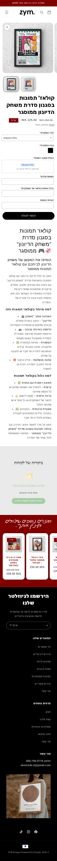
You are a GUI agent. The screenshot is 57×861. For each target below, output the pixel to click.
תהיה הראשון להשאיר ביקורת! (28, 500)
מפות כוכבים (44, 669)
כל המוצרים (44, 647)
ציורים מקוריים (43, 684)
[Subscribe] (47, 625)
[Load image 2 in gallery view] (28, 84)
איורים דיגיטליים (42, 654)
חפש (48, 712)
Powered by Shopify (31, 852)
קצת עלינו (45, 719)
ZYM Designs (14, 852)
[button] (6, 12)
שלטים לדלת (44, 661)
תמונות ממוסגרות (41, 676)
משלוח (52, 125)
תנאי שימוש (44, 734)
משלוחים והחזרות (41, 726)
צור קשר (46, 691)
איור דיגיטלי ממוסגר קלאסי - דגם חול (37, 560)
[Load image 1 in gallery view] (11, 84)
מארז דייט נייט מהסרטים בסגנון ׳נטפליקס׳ (13, 561)
